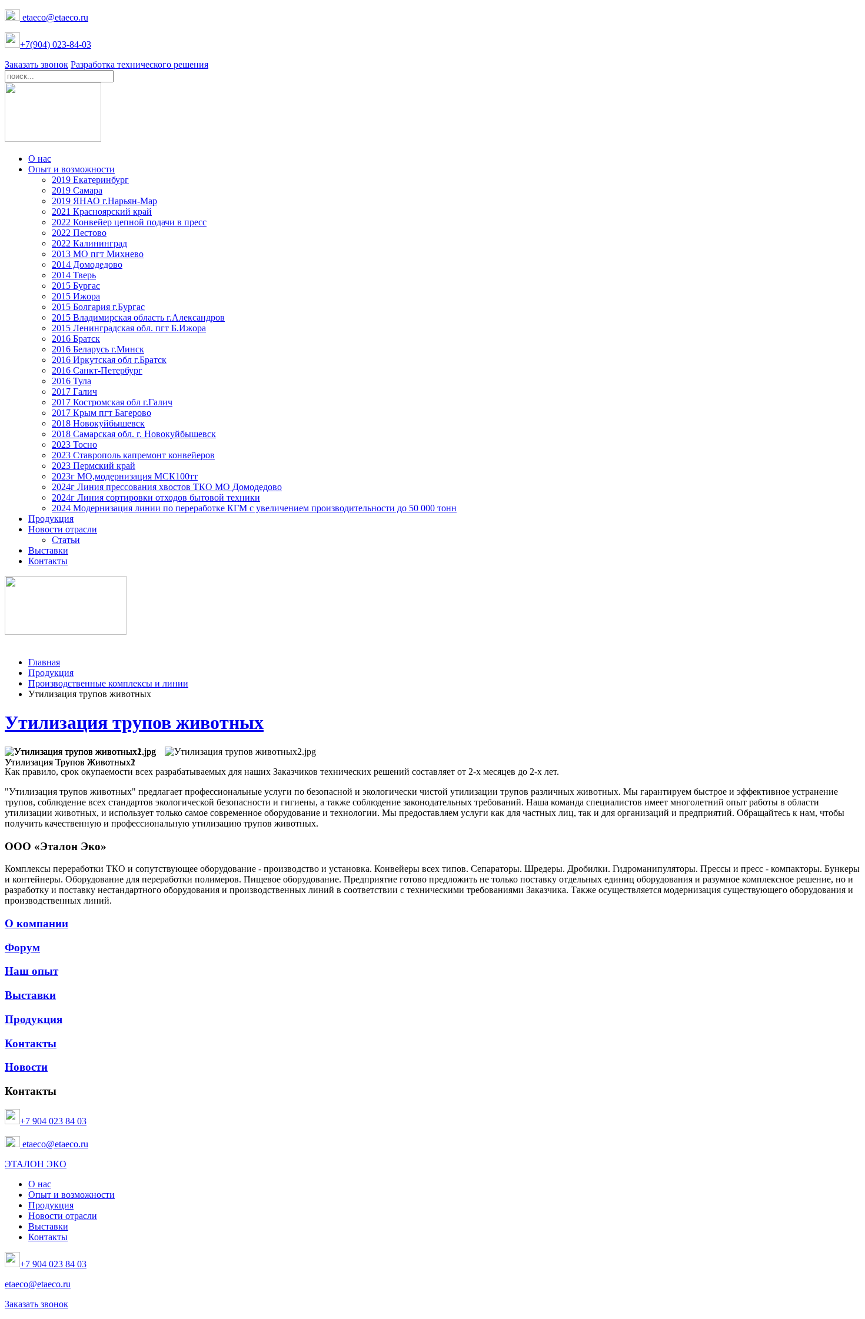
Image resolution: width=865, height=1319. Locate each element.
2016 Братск (76, 339)
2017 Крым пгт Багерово (101, 413)
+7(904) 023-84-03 (55, 44)
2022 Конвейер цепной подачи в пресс (129, 222)
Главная (44, 662)
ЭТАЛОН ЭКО (35, 1164)
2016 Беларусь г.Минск (98, 349)
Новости (26, 1067)
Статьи (66, 540)
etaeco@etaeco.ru (54, 1144)
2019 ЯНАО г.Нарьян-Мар (104, 201)
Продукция (51, 519)
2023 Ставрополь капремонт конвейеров (133, 455)
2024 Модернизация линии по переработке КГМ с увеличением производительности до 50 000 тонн (254, 508)
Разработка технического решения (139, 64)
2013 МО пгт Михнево (98, 254)
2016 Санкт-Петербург (97, 370)
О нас (39, 159)
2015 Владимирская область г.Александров (138, 317)
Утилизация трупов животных (134, 722)
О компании (36, 923)
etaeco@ (37, 17)
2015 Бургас (76, 286)
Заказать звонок (36, 64)
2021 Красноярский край (102, 211)
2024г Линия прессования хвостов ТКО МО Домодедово (167, 487)
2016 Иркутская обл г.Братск (109, 360)
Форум (22, 947)
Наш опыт (31, 971)
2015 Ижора (76, 296)
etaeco (66, 17)
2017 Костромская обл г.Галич (112, 402)
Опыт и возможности (71, 169)
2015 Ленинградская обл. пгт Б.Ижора (129, 328)
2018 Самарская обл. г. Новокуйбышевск (134, 434)
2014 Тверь (74, 275)
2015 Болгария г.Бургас (98, 307)
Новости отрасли (62, 529)
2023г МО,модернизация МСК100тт (125, 476)
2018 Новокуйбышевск (98, 423)
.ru (83, 17)
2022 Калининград (89, 243)
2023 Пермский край (93, 466)
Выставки (48, 550)
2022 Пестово (79, 233)
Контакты (48, 561)
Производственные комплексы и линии (108, 683)
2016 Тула (71, 381)
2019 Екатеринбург (90, 180)
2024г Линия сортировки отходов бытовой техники (156, 497)
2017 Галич (74, 392)
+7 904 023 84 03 (53, 1121)
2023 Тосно (74, 444)
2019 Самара (77, 190)
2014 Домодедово (87, 264)
